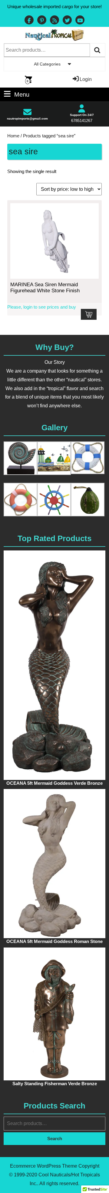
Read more (89, 314)
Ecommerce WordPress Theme (43, 1166)
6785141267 (81, 120)
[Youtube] (80, 20)
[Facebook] (29, 20)
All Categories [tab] (47, 64)
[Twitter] (67, 20)
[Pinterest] (42, 20)
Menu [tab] (21, 94)
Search (97, 50)
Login (86, 79)
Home (13, 135)
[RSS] (54, 20)
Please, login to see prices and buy (41, 306)
